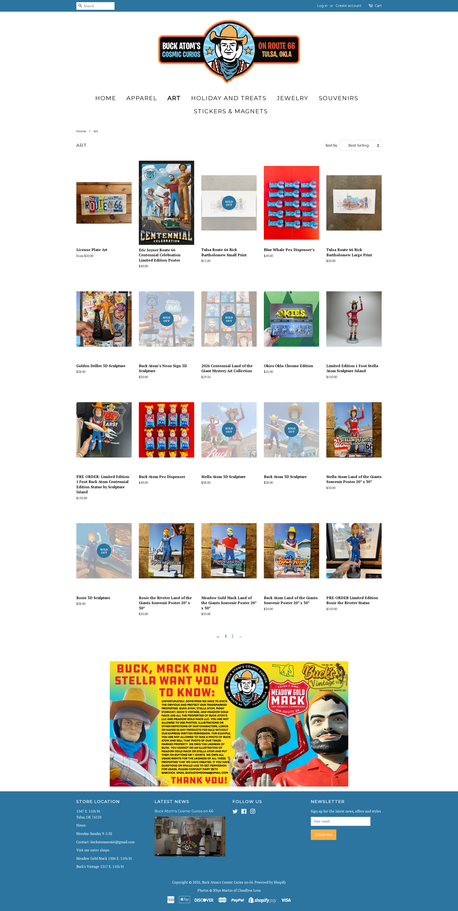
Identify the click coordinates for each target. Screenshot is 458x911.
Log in (322, 6)
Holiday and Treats (228, 98)
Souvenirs (338, 98)
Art (174, 98)
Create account (348, 6)
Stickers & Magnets (231, 111)
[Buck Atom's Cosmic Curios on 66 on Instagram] (252, 812)
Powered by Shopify (270, 882)
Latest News (172, 801)
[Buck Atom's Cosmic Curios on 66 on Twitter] (235, 812)
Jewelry (292, 98)
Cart (378, 6)
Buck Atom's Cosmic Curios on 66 (184, 811)
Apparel (141, 98)
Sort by (331, 145)
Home (105, 98)
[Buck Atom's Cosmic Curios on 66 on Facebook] (244, 812)
